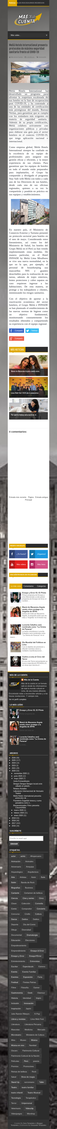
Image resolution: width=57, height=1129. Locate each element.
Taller (41, 1082)
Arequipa (30, 867)
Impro (38, 998)
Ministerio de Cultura (35, 1035)
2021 (14, 768)
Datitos (25, 919)
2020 (14, 771)
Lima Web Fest (37, 1019)
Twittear (34, 331)
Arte (13, 877)
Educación (15, 940)
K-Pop (37, 1014)
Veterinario (16, 1108)
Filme (13, 987)
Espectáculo (28, 966)
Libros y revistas (18, 1019)
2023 (14, 765)
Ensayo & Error (37, 951)
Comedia (39, 903)
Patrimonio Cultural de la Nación (25, 1056)
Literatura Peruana (33, 1024)
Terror (13, 1103)
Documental (16, 935)
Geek (30, 993)
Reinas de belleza (19, 1072)
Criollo (27, 914)
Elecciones (30, 940)
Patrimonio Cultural (30, 1050)
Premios (14, 1066)
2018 (14, 821)
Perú (26, 1061)
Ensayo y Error (17, 956)
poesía (36, 1061)
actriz (23, 856)
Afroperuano (35, 856)
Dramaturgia (32, 935)
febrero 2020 (19, 813)
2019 (14, 818)
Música (34, 1040)
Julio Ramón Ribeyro (20, 1014)
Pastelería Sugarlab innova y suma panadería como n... (27, 802)
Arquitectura (33, 872)
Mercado (41, 1029)
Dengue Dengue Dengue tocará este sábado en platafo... (27, 785)
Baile (43, 877)
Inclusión (15, 1003)
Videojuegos (16, 1114)
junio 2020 (18, 776)
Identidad (27, 998)
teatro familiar (28, 1087)
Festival (14, 982)
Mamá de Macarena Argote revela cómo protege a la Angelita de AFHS (31, 724)
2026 (14, 758)
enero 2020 (18, 815)
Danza (14, 919)
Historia (14, 998)
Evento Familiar (29, 972)
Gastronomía (17, 993)
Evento (14, 972)
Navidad (32, 1045)
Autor (33, 877)
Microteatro (16, 1035)
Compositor (27, 909)
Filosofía (24, 987)
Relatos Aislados (20, 789)
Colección (26, 903)
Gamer (36, 987)
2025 (14, 760)
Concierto (41, 909)
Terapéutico (31, 1098)
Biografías (15, 888)
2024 (14, 763)
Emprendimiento (18, 951)
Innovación (42, 57)
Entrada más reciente (17, 497)
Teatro (14, 1087)
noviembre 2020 (20, 773)
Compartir (19, 331)
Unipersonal (26, 1103)
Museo (23, 1040)
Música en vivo (17, 1045)
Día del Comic (29, 924)
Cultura (38, 914)
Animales (29, 861)
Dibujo (14, 930)
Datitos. (36, 919)
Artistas (23, 877)
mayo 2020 (18, 778)
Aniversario (16, 867)
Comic (14, 909)
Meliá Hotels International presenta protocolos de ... (27, 797)
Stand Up (15, 1082)
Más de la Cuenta (31, 680)
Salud (13, 1077)
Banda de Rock (27, 882)
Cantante (15, 893)
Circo (41, 898)
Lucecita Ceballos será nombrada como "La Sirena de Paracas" (33, 739)
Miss (13, 1040)
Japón (28, 1008)
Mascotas (15, 1029)
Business (29, 888)
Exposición (28, 977)
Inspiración (16, 1008)
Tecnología (16, 1098)
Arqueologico (17, 872)
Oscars (14, 1050)
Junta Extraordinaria (21, 781)
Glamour (41, 993)
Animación (15, 861)
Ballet (13, 882)
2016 (14, 826)
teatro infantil (17, 1093)
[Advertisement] (28, 523)
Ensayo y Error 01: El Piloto (32, 710)
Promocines (28, 1066)
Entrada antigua (41, 497)
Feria (40, 977)
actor (13, 856)
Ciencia (14, 898)
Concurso (15, 914)
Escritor (14, 966)
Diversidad (26, 930)
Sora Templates (29, 1123)
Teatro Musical (34, 1093)
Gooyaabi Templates (38, 1125)
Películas (15, 1061)
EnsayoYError (35, 956)
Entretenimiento (18, 961)
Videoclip (29, 1108)
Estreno (41, 966)
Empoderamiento (18, 945)
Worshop (31, 1114)
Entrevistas (35, 961)
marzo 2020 (19, 810)
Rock (34, 1072)
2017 (14, 823)
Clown (14, 903)
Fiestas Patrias (29, 982)
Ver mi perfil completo (17, 699)
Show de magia (28, 1077)
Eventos (14, 977)
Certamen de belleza (33, 893)
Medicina (29, 1029)
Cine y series (28, 898)
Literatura (15, 1024)
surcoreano (29, 1082)
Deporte (14, 924)
